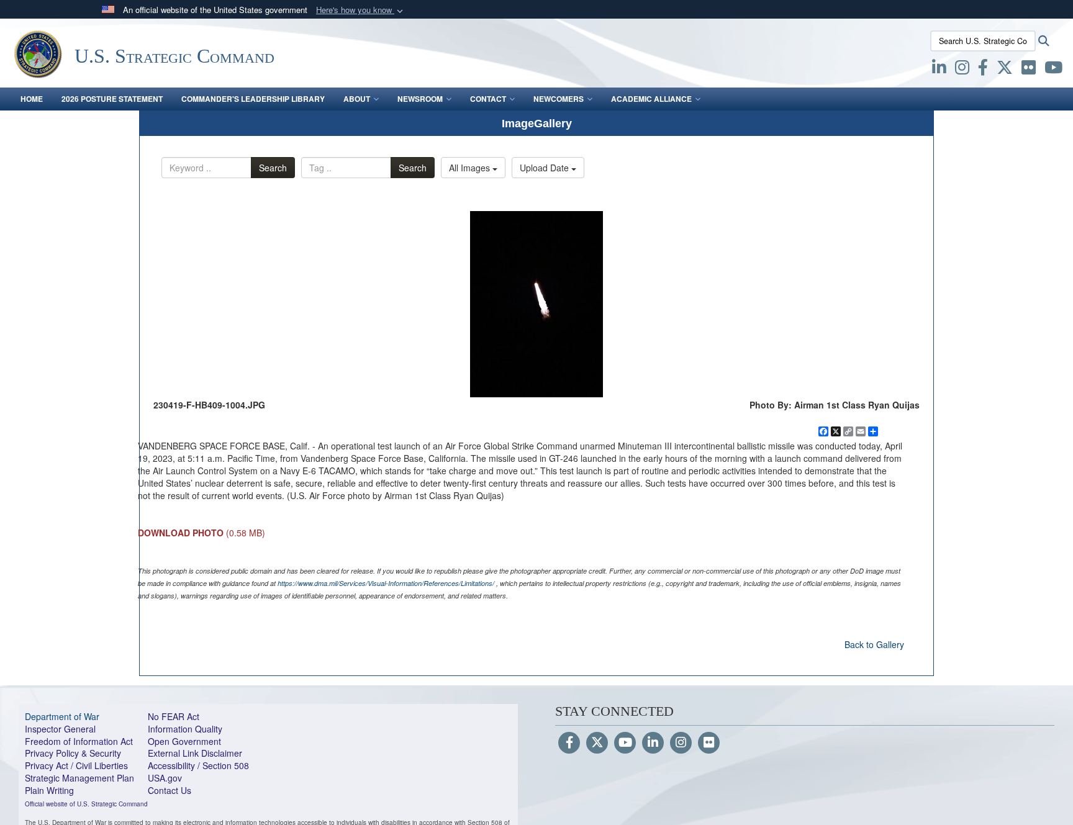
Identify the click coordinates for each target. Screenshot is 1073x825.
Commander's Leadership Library (253, 98)
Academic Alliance (651, 98)
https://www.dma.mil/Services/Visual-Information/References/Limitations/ (386, 583)
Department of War (62, 716)
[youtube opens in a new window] (1053, 69)
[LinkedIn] (653, 743)
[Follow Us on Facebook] (569, 743)
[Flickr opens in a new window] (1028, 69)
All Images (470, 167)
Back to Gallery (874, 644)
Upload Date (545, 167)
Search (273, 167)
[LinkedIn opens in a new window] (939, 69)
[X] (1005, 69)
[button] (360, 10)
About (356, 98)
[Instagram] (681, 743)
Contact (488, 98)
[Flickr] (709, 743)
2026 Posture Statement (112, 98)
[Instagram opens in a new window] (962, 69)
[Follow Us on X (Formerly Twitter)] (597, 743)
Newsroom (420, 98)
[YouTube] (625, 743)
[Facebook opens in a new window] (983, 69)
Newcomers (558, 98)
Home (31, 98)
